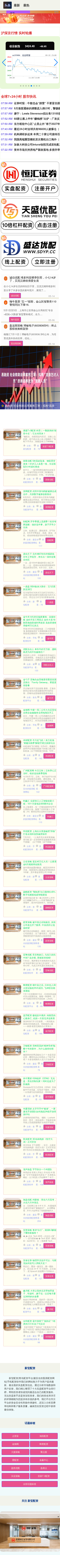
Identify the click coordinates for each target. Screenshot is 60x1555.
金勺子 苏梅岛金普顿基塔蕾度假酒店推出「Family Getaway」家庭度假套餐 (39, 682)
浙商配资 (49, 507)
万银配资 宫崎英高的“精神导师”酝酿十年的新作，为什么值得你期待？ (39, 1048)
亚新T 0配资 (44, 1476)
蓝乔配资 (49, 1031)
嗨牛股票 (15, 319)
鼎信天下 (49, 572)
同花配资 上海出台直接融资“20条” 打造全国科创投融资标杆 (39, 833)
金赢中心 (44, 1460)
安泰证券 (49, 1275)
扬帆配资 (49, 907)
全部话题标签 (29, 1484)
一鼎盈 (50, 602)
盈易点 (43, 1468)
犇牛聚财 (49, 1096)
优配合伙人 (48, 664)
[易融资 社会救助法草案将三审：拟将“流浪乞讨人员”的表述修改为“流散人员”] (30, 377)
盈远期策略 (16, 343)
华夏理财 (49, 1127)
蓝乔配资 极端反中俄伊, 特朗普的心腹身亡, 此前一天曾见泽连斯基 (39, 1017)
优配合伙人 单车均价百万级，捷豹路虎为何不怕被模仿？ (39, 651)
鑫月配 (50, 1309)
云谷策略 (49, 877)
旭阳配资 (44, 1436)
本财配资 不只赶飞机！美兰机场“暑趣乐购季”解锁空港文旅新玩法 (39, 741)
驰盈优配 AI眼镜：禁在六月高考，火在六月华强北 (39, 1201)
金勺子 (50, 697)
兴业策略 (15, 1476)
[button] (4, 62)
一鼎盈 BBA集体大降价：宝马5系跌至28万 (39, 588)
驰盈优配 (49, 1215)
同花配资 (49, 846)
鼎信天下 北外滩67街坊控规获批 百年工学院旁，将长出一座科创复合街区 (39, 556)
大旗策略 (15, 1452)
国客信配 (49, 479)
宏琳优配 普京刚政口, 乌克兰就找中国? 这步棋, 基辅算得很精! (39, 956)
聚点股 (43, 1452)
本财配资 (49, 755)
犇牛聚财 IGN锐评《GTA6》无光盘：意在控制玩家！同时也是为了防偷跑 (39, 1081)
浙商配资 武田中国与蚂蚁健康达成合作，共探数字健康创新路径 (39, 493)
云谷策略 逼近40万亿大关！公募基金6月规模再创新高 (39, 863)
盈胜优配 (15, 1468)
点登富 (15, 1436)
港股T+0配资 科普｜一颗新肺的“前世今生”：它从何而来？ (39, 432)
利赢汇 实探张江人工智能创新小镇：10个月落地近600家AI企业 (38, 802)
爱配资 (15, 1460)
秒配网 (50, 540)
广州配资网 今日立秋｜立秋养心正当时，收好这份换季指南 (39, 772)
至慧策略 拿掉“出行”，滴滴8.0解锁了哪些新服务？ (39, 1231)
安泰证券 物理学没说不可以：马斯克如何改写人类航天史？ (39, 1262)
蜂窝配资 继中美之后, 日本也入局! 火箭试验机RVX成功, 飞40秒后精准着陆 (39, 987)
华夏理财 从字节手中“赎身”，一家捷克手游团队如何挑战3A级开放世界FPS (39, 1111)
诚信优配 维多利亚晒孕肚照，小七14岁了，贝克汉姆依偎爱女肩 (33, 279)
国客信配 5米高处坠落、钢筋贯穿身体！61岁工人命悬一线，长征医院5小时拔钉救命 (39, 463)
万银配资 (49, 1064)
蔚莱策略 (49, 940)
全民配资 (49, 1336)
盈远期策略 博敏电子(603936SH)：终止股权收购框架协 (33, 327)
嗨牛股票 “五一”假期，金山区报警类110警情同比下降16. (33, 303)
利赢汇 (50, 816)
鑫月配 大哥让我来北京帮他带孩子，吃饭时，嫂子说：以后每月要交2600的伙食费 (39, 1293)
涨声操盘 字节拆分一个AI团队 (37, 1169)
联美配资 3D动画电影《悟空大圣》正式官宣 (38, 1140)
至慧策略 (49, 1245)
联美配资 (49, 1154)
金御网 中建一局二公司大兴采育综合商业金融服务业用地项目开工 (39, 711)
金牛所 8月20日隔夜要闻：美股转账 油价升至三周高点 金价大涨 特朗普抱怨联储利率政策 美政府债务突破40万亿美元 (39, 621)
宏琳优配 (49, 970)
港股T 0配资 (47, 446)
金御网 (50, 725)
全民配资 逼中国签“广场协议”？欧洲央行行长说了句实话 (39, 1322)
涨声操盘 (49, 1181)
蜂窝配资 (49, 1003)
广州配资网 (48, 786)
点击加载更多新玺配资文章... (30, 1358)
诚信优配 (15, 295)
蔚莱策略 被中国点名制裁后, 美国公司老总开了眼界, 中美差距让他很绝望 (39, 925)
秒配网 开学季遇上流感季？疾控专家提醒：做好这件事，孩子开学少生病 (39, 524)
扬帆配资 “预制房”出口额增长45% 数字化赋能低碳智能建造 (39, 893)
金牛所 (50, 638)
